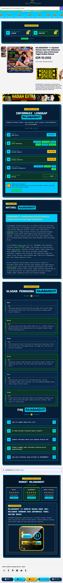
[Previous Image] (8, 60)
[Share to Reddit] (21, 570)
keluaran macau (12, 266)
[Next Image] (32, 60)
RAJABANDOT (10, 232)
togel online (16, 249)
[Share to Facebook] (8, 570)
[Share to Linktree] (13, 570)
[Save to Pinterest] (17, 570)
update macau (22, 245)
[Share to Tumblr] (26, 570)
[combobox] (30, 8)
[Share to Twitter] (4, 570)
